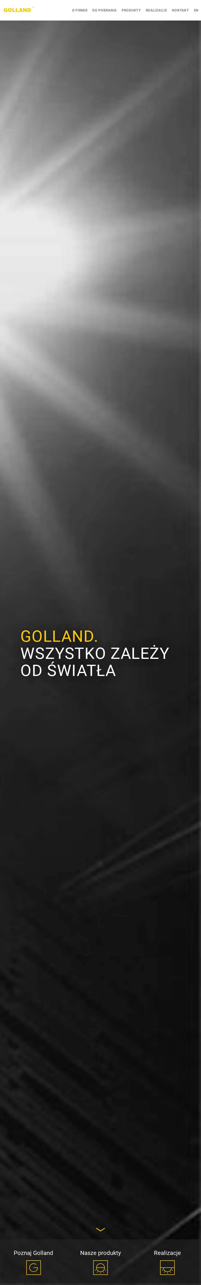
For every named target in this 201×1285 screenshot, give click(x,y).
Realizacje (156, 10)
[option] (100, 642)
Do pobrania (104, 10)
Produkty (131, 10)
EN (196, 10)
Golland (19, 10)
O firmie (80, 10)
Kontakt (180, 10)
